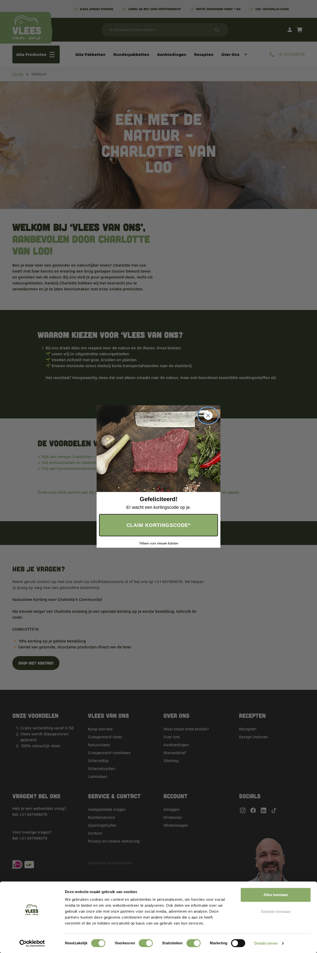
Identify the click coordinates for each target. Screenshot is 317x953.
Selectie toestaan (276, 911)
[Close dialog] (208, 415)
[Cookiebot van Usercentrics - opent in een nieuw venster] (32, 943)
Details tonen (265, 943)
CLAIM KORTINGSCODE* (158, 525)
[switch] (146, 943)
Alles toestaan (276, 895)
